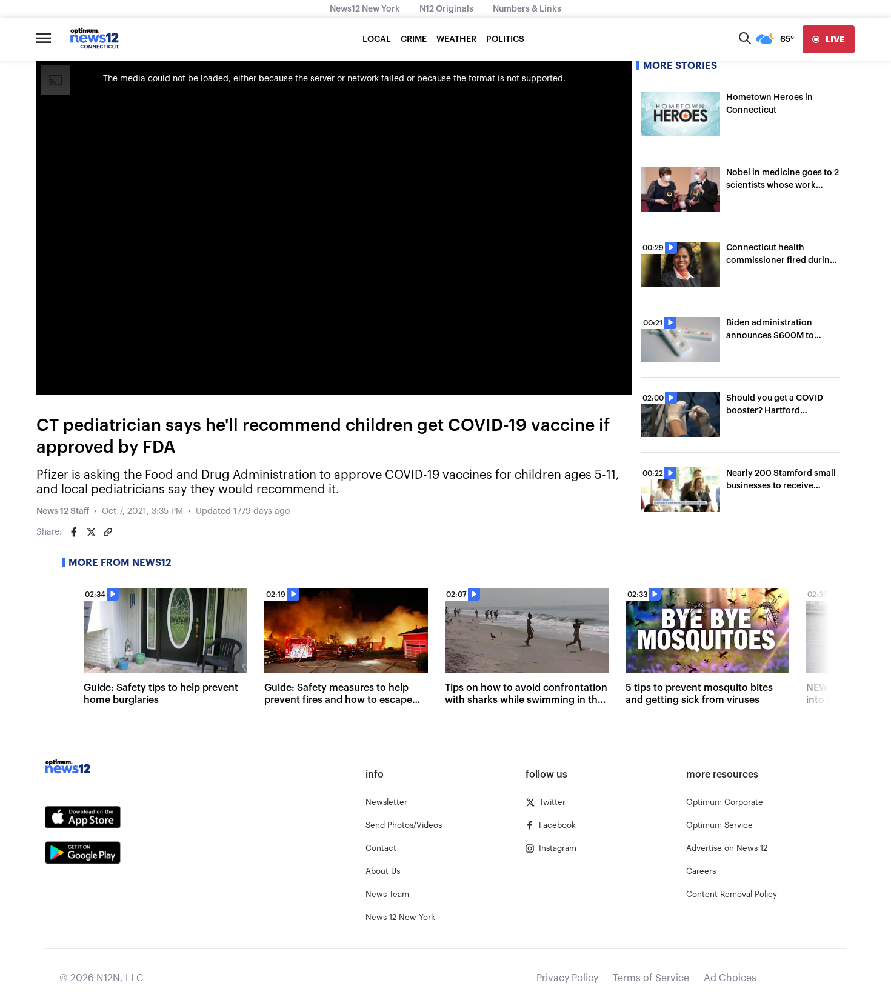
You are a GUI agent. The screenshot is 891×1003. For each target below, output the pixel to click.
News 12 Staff (62, 511)
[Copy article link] (108, 532)
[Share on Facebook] (74, 532)
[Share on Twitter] (91, 532)
